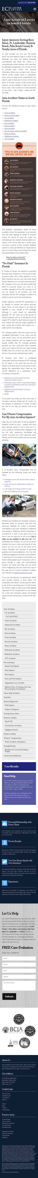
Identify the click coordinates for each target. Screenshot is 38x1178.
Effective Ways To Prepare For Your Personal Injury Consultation (18, 688)
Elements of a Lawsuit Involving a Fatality (17, 751)
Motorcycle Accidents (12, 625)
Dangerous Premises (7, 1131)
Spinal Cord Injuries (12, 666)
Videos (4, 1104)
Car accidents (9, 118)
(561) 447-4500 (10, 1082)
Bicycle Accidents (11, 641)
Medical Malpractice (11, 701)
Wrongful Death (10, 746)
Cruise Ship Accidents (12, 693)
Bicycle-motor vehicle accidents (15, 131)
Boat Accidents (10, 633)
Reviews (4, 1099)
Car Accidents (10, 613)
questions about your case (23, 573)
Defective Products (7, 1133)
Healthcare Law (6, 1096)
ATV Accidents (10, 658)
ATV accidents (9, 139)
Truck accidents (9, 113)
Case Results (12, 766)
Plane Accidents (10, 646)
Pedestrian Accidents (12, 650)
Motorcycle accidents (11, 115)
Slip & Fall (8, 721)
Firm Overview (6, 1094)
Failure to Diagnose (12, 709)
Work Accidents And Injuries (15, 742)
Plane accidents (9, 134)
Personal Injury (9, 662)
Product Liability (10, 734)
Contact (4, 1108)
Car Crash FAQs (12, 616)
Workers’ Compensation (12, 738)
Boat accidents (9, 126)
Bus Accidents (10, 629)
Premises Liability (10, 718)
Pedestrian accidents (11, 136)
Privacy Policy (6, 1110)
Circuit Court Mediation (12, 756)
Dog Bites (7, 697)
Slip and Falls (5, 1135)
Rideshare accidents (11, 121)
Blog (3, 1106)
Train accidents (9, 128)
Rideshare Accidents (12, 654)
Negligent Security (11, 730)
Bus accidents (9, 123)
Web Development (6, 1172)
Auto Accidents (9, 609)
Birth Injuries (9, 705)
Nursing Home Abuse (11, 713)
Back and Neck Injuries (13, 679)
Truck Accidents (11, 621)
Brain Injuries (10, 670)
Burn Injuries (9, 674)
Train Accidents (10, 637)
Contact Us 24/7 (23, 2)
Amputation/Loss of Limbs (14, 683)
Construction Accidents (13, 725)
